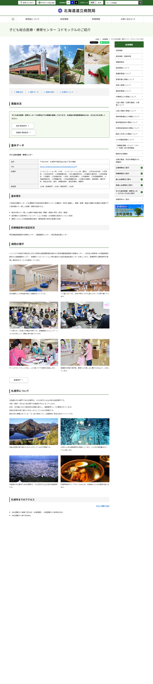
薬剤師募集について (123, 91)
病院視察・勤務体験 (123, 56)
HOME (97, 39)
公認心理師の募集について (126, 111)
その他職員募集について (125, 139)
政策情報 (96, 18)
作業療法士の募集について (126, 96)
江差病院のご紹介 (122, 167)
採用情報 (64, 18)
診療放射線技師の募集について (127, 128)
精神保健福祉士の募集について (127, 116)
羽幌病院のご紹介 (122, 173)
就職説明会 (120, 62)
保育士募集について (123, 85)
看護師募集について (123, 73)
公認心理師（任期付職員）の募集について (127, 103)
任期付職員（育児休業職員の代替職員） (127, 160)
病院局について (32, 18)
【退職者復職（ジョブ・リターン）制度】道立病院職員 (127, 146)
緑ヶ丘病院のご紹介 (123, 179)
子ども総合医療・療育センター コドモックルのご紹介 (127, 192)
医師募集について (122, 68)
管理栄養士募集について (125, 79)
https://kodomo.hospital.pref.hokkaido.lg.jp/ (57, 166)
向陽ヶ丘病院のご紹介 (124, 185)
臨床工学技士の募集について (127, 134)
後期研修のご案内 (122, 199)
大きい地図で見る (102, 506)
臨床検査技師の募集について (127, 122)
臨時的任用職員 (122, 153)
